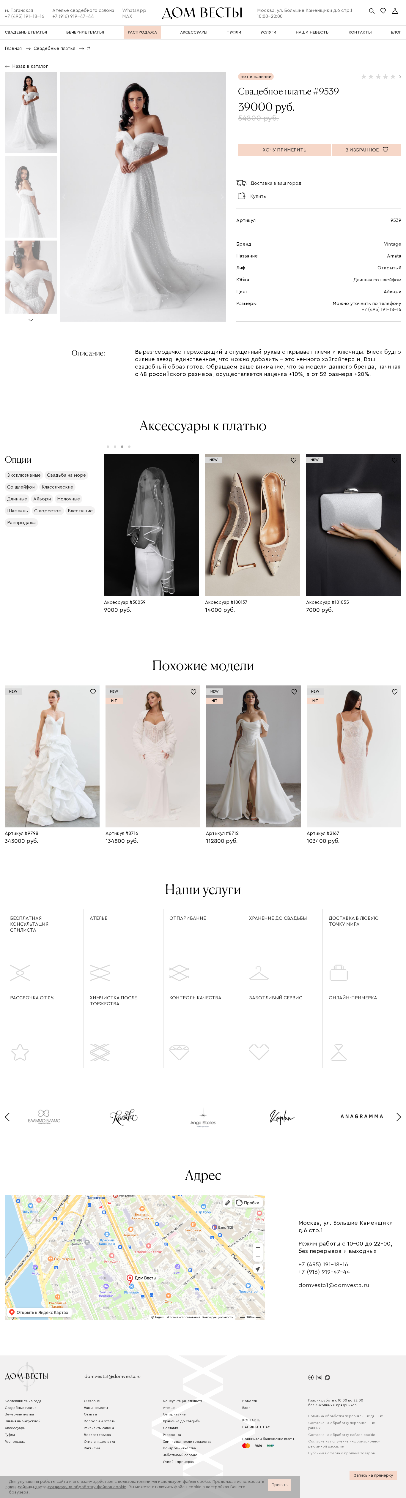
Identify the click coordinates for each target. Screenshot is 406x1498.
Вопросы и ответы (100, 1421)
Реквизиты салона (99, 1428)
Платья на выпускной (22, 1421)
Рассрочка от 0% (32, 997)
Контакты (251, 1420)
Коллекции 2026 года (23, 1401)
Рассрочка (172, 1435)
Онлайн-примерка (353, 997)
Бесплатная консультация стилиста (29, 924)
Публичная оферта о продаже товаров (341, 1453)
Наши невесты (96, 1407)
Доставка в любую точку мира (354, 921)
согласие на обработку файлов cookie (87, 1487)
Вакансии (92, 1448)
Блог (246, 1407)
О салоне (92, 1401)
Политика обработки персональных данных (345, 1416)
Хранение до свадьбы (278, 918)
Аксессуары (15, 1428)
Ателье (98, 918)
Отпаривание (187, 918)
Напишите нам (256, 1427)
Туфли (10, 1435)
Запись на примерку (373, 1475)
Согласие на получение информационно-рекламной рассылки (344, 1443)
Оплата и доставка (99, 1441)
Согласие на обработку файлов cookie (341, 1435)
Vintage (392, 244)
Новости (249, 1401)
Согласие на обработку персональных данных (341, 1425)
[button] (30, 318)
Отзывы (90, 1414)
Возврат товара (97, 1435)
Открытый (389, 268)
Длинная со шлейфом (377, 279)
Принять (280, 1485)
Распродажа (15, 1441)
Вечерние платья (19, 1414)
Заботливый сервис (275, 997)
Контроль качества (195, 997)
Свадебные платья (20, 1407)
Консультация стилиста (182, 1401)
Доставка (171, 1428)
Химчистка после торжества (113, 1000)
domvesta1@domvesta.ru (333, 1285)
